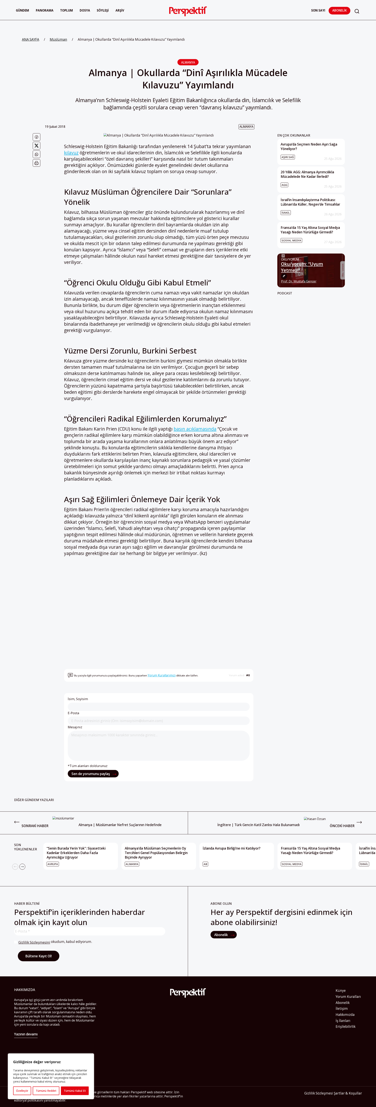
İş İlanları (343, 1020)
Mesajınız (75, 727)
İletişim (342, 1008)
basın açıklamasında (195, 429)
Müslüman (58, 39)
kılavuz (71, 152)
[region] (51, 1076)
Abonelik (339, 10)
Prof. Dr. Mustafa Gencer (298, 281)
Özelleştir (22, 1091)
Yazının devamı (26, 1034)
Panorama (44, 10)
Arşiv (120, 10)
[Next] (22, 867)
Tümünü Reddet (46, 1091)
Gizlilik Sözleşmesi (318, 1093)
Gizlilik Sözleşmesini (34, 942)
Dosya (85, 10)
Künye (341, 990)
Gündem (22, 10)
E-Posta (73, 713)
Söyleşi (103, 10)
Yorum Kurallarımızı (162, 675)
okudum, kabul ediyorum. (55, 942)
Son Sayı (318, 10)
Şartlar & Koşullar (348, 1093)
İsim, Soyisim (78, 699)
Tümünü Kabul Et (75, 1091)
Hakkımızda (345, 1014)
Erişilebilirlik (345, 1026)
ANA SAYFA (30, 39)
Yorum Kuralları (348, 996)
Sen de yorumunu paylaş (91, 774)
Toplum (66, 10)
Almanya (188, 62)
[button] (356, 11)
